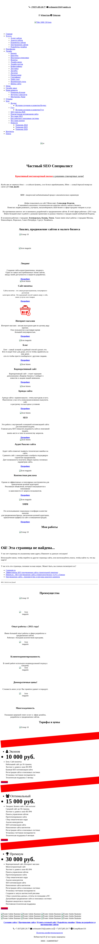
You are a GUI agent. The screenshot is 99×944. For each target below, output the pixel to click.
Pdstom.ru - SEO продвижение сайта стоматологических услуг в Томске (35, 575)
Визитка (14, 60)
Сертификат (16, 77)
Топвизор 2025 (21, 127)
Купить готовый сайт (47, 922)
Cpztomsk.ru (11, 570)
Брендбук (14, 55)
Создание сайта (10, 922)
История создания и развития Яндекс (30, 105)
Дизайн (9, 51)
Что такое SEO (17, 116)
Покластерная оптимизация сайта (24, 114)
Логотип (14, 73)
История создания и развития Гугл (29, 110)
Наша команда (12, 90)
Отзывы (9, 99)
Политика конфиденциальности (49, 933)
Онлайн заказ (11, 88)
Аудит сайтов (16, 38)
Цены (8, 86)
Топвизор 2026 (21, 129)
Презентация (16, 75)
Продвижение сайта (27, 922)
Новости (14, 123)
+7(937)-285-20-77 (38, 7)
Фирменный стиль (18, 82)
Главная (9, 34)
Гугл (12, 108)
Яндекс (14, 103)
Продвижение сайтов (19, 45)
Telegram (56, 15)
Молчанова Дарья (18, 97)
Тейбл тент (15, 79)
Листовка (14, 68)
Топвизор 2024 (21, 125)
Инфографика (16, 66)
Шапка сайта (16, 84)
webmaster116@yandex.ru (60, 7)
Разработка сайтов (18, 42)
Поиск (8, 134)
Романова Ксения (18, 92)
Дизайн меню (16, 62)
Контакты (10, 131)
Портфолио (10, 49)
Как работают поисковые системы (25, 118)
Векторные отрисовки (20, 58)
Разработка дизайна (19, 47)
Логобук (14, 71)
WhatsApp (45, 15)
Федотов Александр (19, 95)
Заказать (4, 782)
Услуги (9, 36)
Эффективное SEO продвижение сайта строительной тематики (32, 572)
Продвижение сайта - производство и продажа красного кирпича (33, 577)
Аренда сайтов (17, 40)
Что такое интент (18, 121)
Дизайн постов (17, 64)
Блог (8, 101)
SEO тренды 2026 (18, 112)
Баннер (14, 53)
